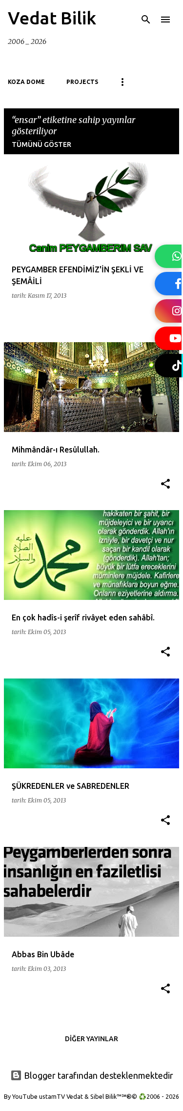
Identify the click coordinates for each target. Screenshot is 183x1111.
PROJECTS (82, 82)
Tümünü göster (41, 144)
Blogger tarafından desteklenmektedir (97, 1075)
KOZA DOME (26, 82)
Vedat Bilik (52, 18)
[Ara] (146, 19)
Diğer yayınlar (91, 1039)
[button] (165, 484)
